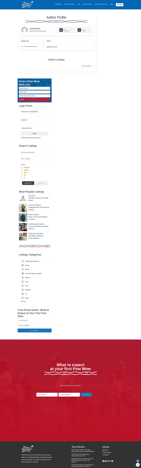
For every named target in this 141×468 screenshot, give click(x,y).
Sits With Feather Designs (36, 224)
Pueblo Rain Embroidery (35, 233)
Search (22, 99)
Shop (111, 4)
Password (24, 120)
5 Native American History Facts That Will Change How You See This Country (82, 460)
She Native (31, 195)
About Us (105, 450)
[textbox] (25, 158)
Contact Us (105, 455)
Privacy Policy (106, 452)
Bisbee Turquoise (33, 214)
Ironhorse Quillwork (34, 205)
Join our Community (101, 4)
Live (78, 4)
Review (23, 165)
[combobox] (34, 158)
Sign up (38, 138)
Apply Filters (28, 183)
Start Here (119, 4)
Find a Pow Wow (69, 4)
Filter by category (86, 66)
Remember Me (27, 128)
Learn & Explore (87, 4)
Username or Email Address (29, 112)
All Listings (58, 4)
